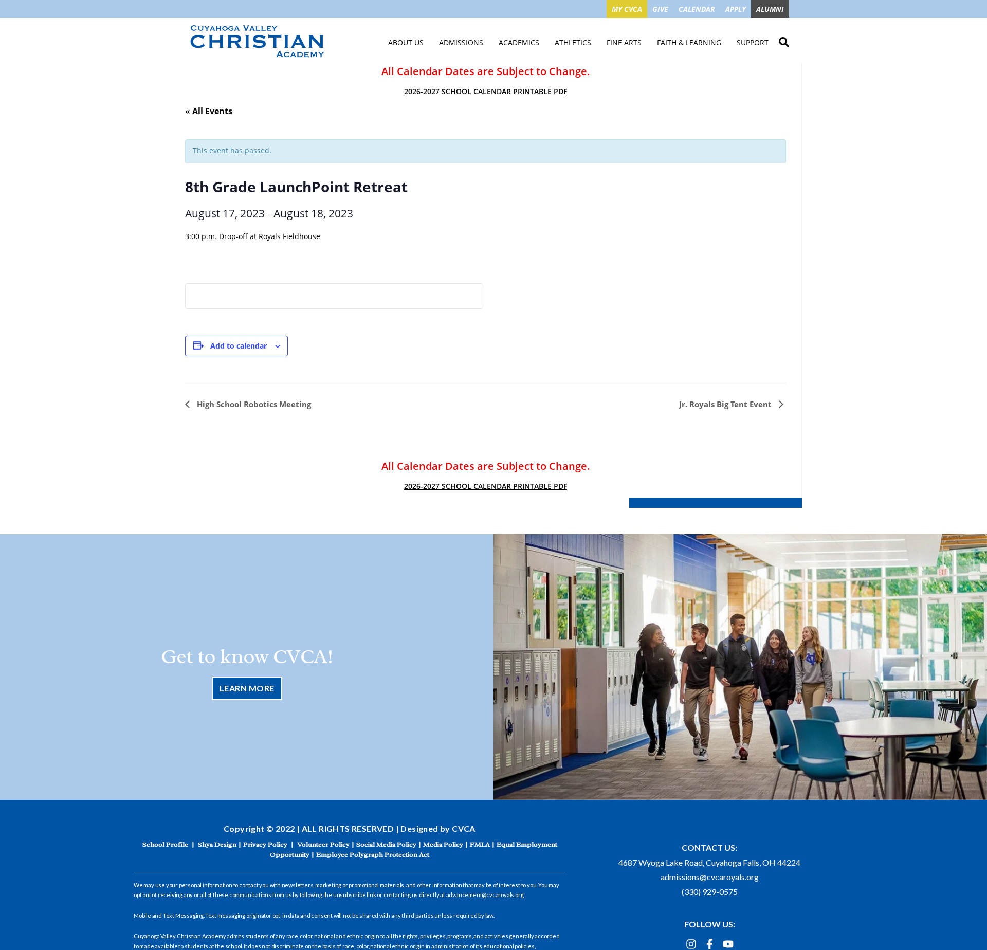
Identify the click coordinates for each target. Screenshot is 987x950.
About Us (406, 42)
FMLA (480, 844)
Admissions (461, 42)
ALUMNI (770, 9)
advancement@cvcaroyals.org (485, 894)
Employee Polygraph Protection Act (372, 854)
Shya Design (217, 844)
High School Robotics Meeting (253, 404)
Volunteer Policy (323, 844)
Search (784, 40)
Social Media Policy (386, 844)
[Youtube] (728, 944)
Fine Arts (624, 42)
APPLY (735, 9)
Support (753, 42)
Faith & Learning (689, 42)
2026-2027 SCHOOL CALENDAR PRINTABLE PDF (485, 91)
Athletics (573, 42)
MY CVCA (627, 9)
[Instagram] (691, 944)
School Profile (165, 844)
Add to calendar (238, 346)
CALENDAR (697, 9)
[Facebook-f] (709, 944)
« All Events (208, 111)
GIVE (660, 9)
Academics (519, 42)
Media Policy (443, 844)
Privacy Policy (265, 844)
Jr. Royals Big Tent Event (726, 404)
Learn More (247, 688)
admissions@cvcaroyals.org (710, 877)
